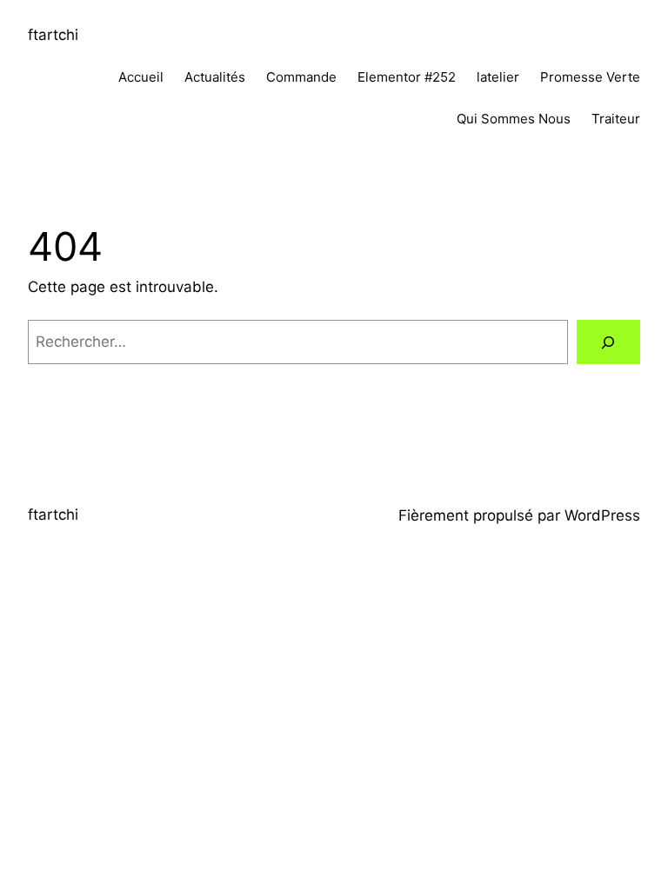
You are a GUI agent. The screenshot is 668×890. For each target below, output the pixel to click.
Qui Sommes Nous (514, 118)
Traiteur (615, 118)
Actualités (214, 77)
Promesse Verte (590, 77)
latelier (498, 77)
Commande (301, 77)
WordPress (602, 515)
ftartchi (53, 34)
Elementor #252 (406, 77)
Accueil (141, 77)
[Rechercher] (608, 342)
